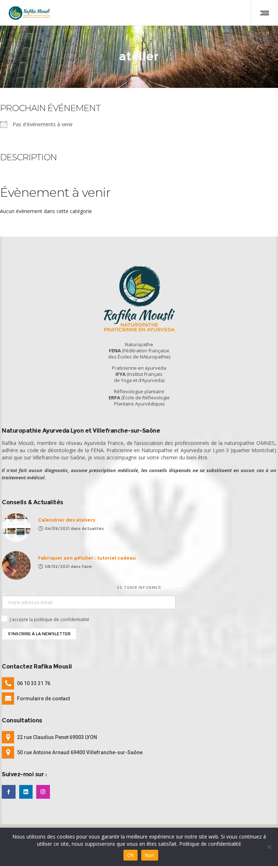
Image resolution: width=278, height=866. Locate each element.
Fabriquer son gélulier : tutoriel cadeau (87, 558)
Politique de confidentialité (210, 843)
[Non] (269, 846)
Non (150, 855)
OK (130, 855)
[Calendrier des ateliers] (16, 527)
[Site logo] (29, 12)
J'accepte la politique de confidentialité (49, 619)
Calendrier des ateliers (66, 520)
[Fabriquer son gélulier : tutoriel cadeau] (16, 565)
